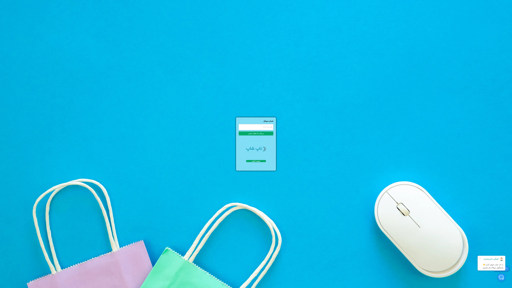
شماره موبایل (268, 121)
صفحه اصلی (256, 161)
